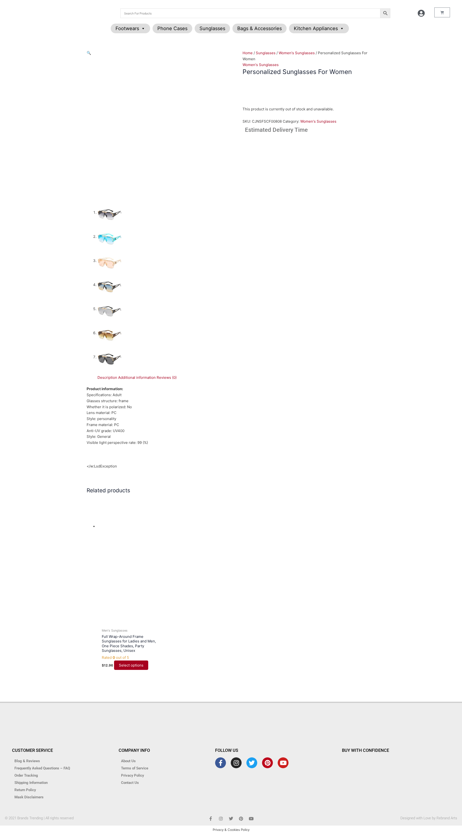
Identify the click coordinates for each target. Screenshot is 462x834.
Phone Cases (172, 28)
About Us (128, 761)
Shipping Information (31, 783)
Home (248, 53)
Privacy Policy (132, 775)
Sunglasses (212, 28)
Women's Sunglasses (297, 53)
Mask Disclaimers (29, 797)
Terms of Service (134, 768)
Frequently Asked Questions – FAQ (42, 768)
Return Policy (25, 790)
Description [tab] (107, 377)
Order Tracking (26, 775)
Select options (131, 665)
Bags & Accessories (259, 28)
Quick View (130, 621)
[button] (89, 53)
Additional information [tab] (137, 377)
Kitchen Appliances (316, 28)
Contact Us (130, 783)
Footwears (127, 28)
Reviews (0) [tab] (167, 377)
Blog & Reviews (27, 761)
